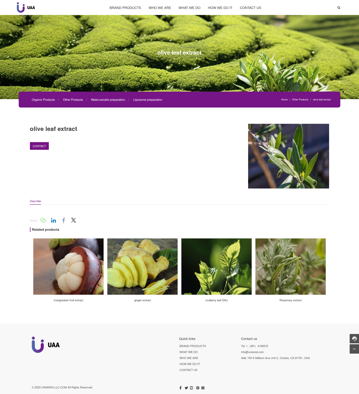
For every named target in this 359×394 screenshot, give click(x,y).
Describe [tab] (35, 201)
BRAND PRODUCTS (125, 7)
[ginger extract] (142, 293)
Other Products (300, 99)
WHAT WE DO (189, 7)
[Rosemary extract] (290, 293)
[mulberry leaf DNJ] (216, 293)
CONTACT (39, 146)
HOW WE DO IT (220, 7)
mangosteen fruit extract (68, 300)
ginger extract (142, 300)
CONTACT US (250, 7)
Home (284, 99)
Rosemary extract (291, 300)
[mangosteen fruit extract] (68, 293)
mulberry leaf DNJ (216, 300)
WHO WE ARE (160, 7)
